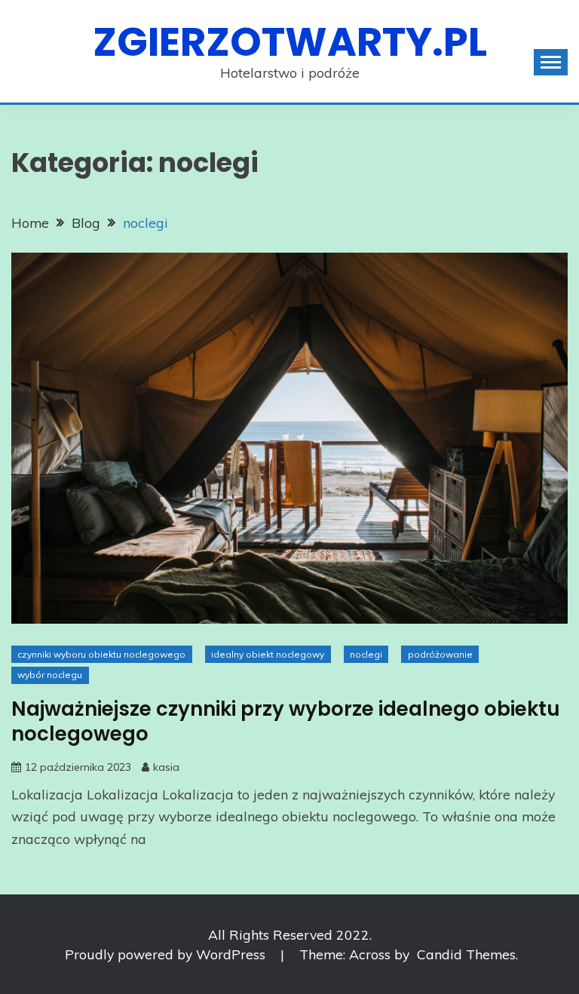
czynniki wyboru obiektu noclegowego (101, 654)
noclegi (366, 654)
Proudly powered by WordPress (167, 954)
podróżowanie (440, 654)
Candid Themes (466, 954)
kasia (166, 767)
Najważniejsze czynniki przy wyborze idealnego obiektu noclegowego (285, 721)
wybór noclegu (49, 674)
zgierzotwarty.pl (290, 41)
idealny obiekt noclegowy (267, 654)
